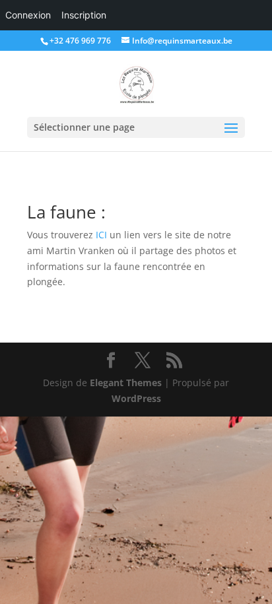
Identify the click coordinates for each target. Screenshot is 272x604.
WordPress (136, 398)
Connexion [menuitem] (28, 14)
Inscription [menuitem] (83, 14)
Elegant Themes (126, 382)
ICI (101, 234)
